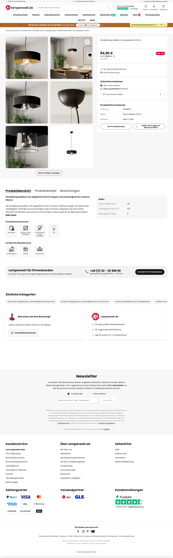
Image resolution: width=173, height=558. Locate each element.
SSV (88, 25)
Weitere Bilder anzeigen (49, 173)
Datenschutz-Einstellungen (48, 536)
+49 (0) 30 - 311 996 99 (105, 271)
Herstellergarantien (15, 478)
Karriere (64, 461)
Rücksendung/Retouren (17, 461)
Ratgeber (76, 478)
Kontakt (9, 474)
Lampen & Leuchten (13, 31)
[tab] (18, 191)
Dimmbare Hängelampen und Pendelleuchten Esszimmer (31, 301)
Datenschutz (121, 453)
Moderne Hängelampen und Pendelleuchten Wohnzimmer (85, 301)
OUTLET (81, 20)
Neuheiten (107, 15)
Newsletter (65, 453)
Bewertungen (70, 191)
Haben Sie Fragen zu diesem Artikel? (151, 126)
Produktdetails (45, 191)
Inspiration (65, 478)
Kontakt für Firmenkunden (150, 272)
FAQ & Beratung (13, 453)
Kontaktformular (63, 423)
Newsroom (65, 474)
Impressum (120, 457)
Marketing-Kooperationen (72, 457)
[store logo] (19, 7)
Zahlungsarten (12, 465)
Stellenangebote (77, 461)
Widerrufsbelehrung (124, 461)
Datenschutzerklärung (107, 423)
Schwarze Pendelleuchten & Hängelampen (132, 301)
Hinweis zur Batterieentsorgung (95, 536)
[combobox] (74, 7)
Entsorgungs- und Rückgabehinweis (121, 536)
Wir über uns (66, 449)
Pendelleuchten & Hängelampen (44, 31)
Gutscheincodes (67, 470)
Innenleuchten (26, 31)
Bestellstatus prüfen (15, 457)
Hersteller (106, 429)
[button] (27, 102)
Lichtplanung (66, 465)
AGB (117, 449)
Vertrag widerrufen (15, 449)
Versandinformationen (16, 470)
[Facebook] (80, 531)
